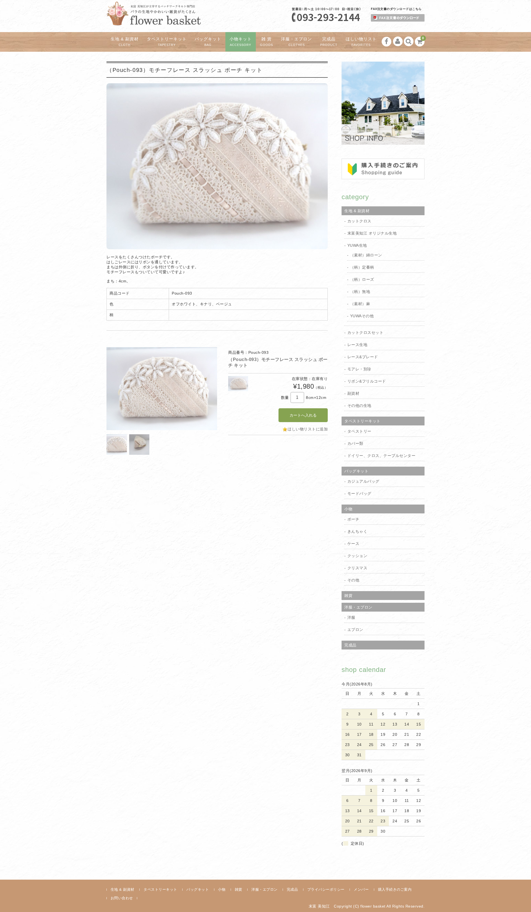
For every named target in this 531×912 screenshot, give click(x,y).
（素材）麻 (360, 304)
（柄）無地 (360, 291)
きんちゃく (357, 531)
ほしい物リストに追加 (308, 429)
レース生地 (357, 344)
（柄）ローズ (362, 279)
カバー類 (355, 443)
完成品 (328, 42)
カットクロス (359, 221)
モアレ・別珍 (359, 369)
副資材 (353, 393)
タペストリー (359, 431)
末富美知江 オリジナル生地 (372, 233)
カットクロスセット (365, 332)
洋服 (351, 617)
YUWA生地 (357, 245)
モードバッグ (359, 493)
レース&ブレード (362, 357)
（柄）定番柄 (362, 267)
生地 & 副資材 (125, 42)
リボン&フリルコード (366, 381)
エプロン (355, 629)
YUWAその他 (362, 316)
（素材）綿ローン (366, 255)
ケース (353, 543)
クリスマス (357, 568)
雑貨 (348, 595)
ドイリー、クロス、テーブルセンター (381, 455)
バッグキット (208, 42)
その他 (353, 580)
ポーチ (353, 519)
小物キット (241, 42)
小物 (348, 509)
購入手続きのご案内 (395, 889)
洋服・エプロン (296, 42)
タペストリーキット (167, 42)
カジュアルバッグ (363, 481)
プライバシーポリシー (326, 889)
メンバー (361, 889)
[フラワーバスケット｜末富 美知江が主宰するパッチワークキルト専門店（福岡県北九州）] (153, 20)
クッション (357, 556)
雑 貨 (266, 42)
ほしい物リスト (361, 42)
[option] (161, 388)
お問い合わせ (122, 898)
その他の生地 (359, 405)
